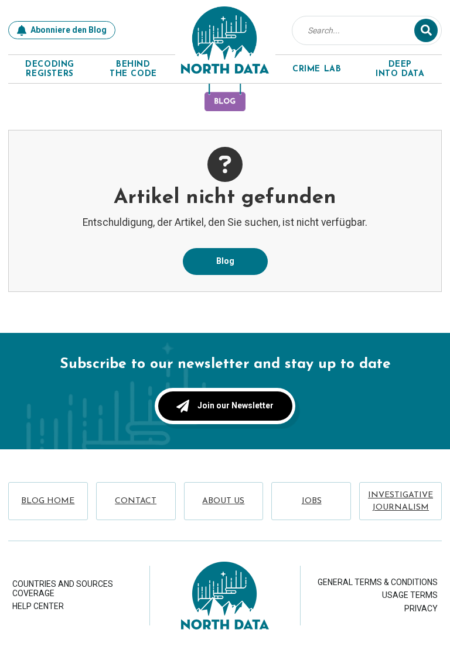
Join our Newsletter (235, 405)
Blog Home (47, 501)
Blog (225, 261)
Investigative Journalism (400, 501)
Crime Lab (316, 69)
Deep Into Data (400, 69)
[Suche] (426, 30)
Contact (135, 501)
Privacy (421, 608)
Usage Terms (410, 595)
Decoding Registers (49, 69)
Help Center (38, 606)
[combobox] (360, 30)
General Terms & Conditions (378, 582)
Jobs (311, 501)
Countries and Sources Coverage (62, 588)
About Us (223, 501)
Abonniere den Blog (68, 30)
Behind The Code (133, 69)
